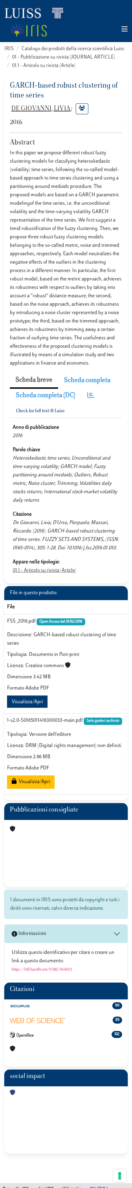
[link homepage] (37, 12)
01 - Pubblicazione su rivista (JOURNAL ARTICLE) (63, 57)
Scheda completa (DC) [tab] (45, 396)
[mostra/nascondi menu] (124, 30)
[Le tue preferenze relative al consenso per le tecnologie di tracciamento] (119, 1175)
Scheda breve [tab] (33, 380)
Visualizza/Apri (27, 702)
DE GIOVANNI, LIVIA (40, 109)
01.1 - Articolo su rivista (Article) (44, 65)
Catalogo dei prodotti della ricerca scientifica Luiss (72, 49)
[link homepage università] (28, 29)
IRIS (9, 49)
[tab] (90, 395)
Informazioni (31, 933)
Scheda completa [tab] (87, 381)
